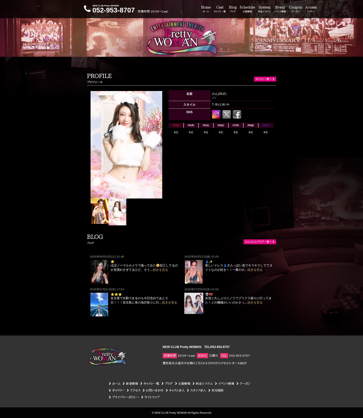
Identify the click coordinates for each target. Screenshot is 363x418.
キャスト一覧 (151, 383)
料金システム (204, 383)
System (264, 8)
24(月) (191, 125)
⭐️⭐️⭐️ (116, 294)
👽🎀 (209, 294)
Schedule (247, 8)
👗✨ (209, 261)
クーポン (245, 383)
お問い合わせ (155, 390)
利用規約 (218, 390)
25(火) (206, 125)
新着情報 (132, 383)
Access (311, 8)
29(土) (266, 125)
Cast (220, 8)
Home (206, 8)
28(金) (250, 125)
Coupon (295, 8)
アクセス (135, 390)
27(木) (236, 125)
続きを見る (160, 269)
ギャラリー (118, 390)
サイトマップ (152, 397)
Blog (233, 8)
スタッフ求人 (198, 390)
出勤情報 (184, 383)
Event (280, 8)
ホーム (116, 383)
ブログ (169, 383)
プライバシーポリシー (125, 397)
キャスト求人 (177, 390)
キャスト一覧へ (264, 79)
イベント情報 (226, 383)
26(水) (221, 125)
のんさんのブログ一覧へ (258, 242)
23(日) (176, 125)
